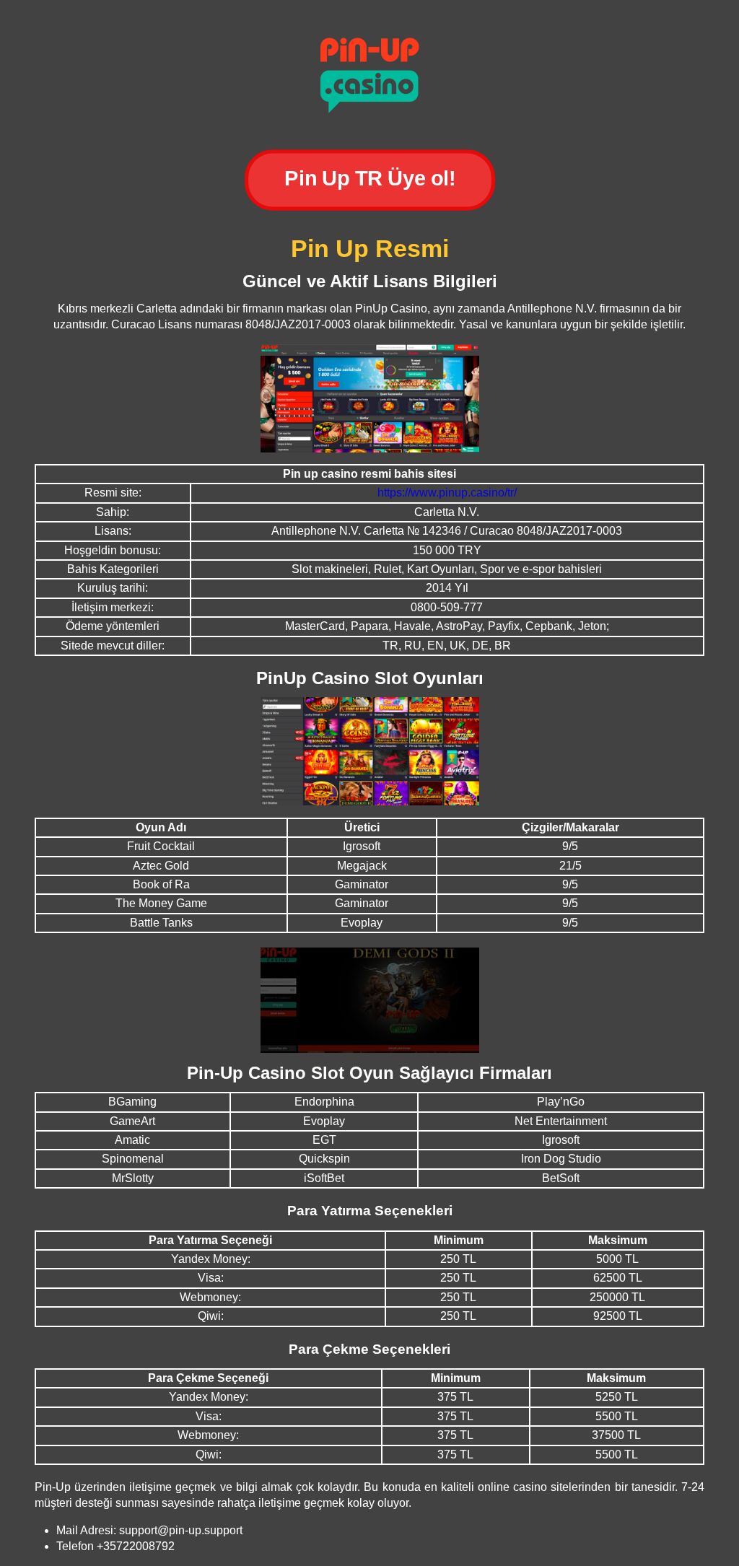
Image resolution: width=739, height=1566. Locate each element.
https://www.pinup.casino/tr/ (447, 492)
